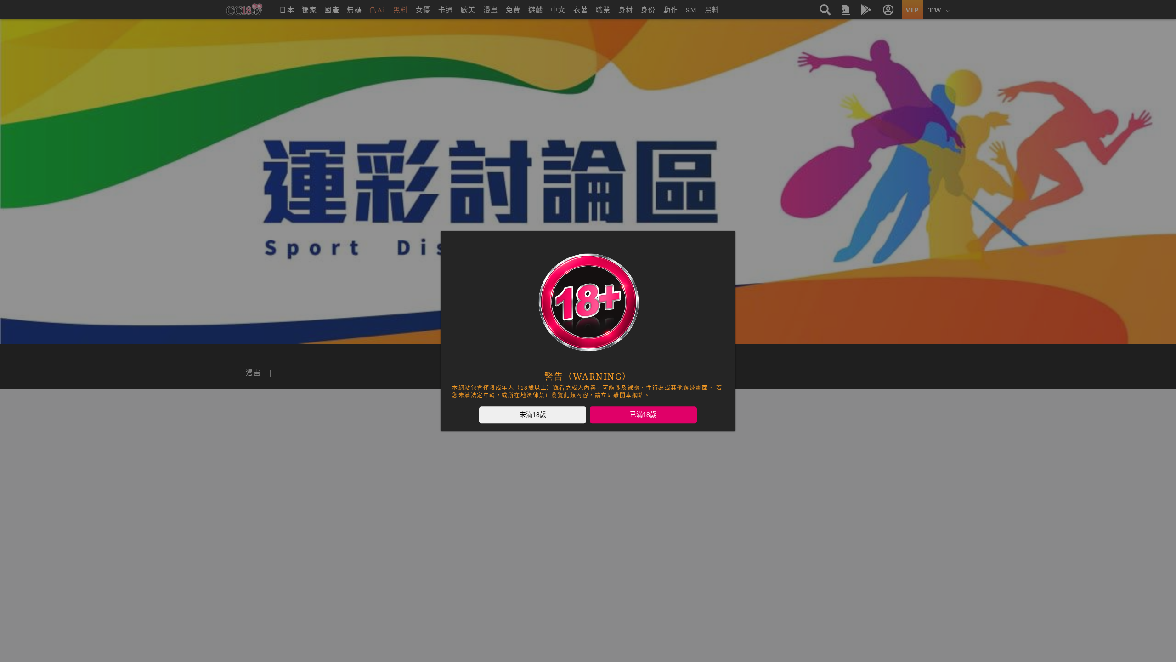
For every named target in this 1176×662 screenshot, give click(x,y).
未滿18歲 (533, 414)
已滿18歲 (643, 414)
